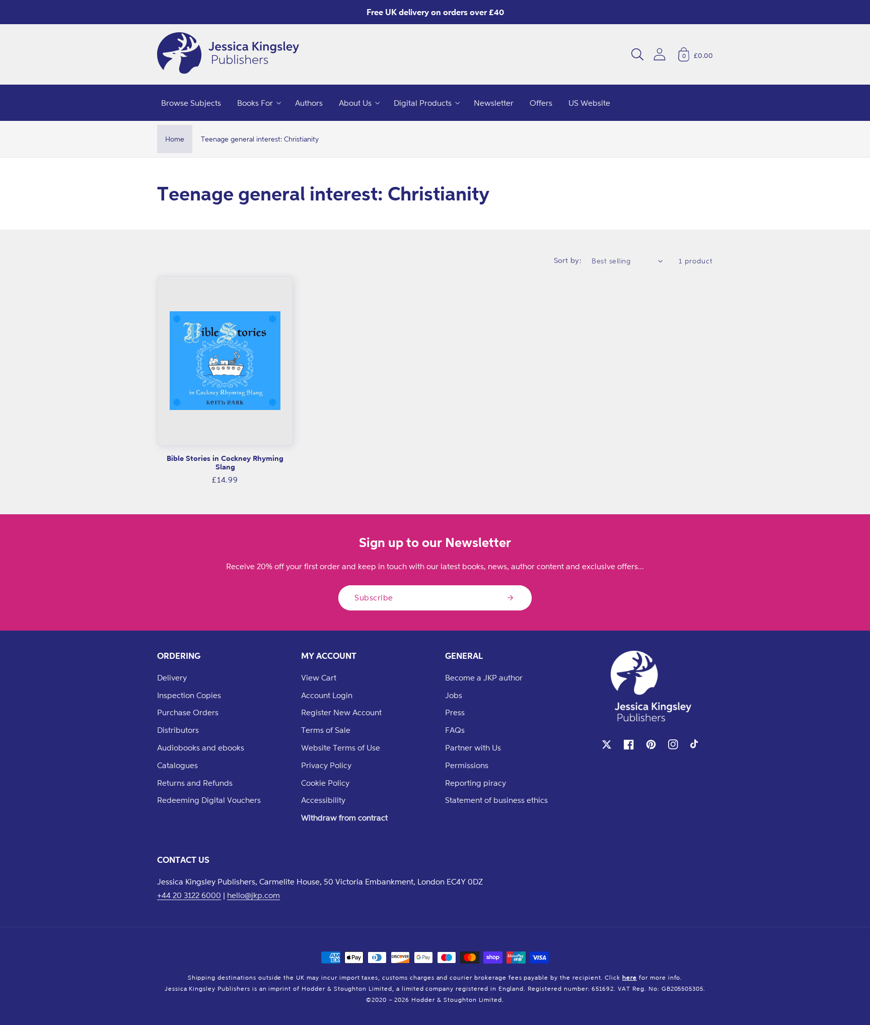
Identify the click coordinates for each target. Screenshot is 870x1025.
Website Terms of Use (340, 747)
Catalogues (177, 765)
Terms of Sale (325, 729)
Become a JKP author (484, 677)
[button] (637, 54)
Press (455, 712)
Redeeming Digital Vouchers (209, 799)
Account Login (326, 695)
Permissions (466, 765)
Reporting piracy (475, 782)
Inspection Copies (189, 695)
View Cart (318, 677)
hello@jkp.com (253, 895)
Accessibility (323, 799)
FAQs (455, 729)
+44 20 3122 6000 (189, 895)
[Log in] (660, 54)
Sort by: (568, 260)
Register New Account (341, 712)
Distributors (178, 729)
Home (174, 138)
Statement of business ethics (496, 799)
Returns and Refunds (195, 782)
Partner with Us (473, 747)
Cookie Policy (325, 782)
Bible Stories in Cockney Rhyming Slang (225, 462)
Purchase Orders (188, 712)
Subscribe (373, 597)
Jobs (453, 695)
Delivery (172, 677)
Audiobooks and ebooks (200, 747)
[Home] (228, 54)
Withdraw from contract (344, 817)
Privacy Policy (326, 765)
